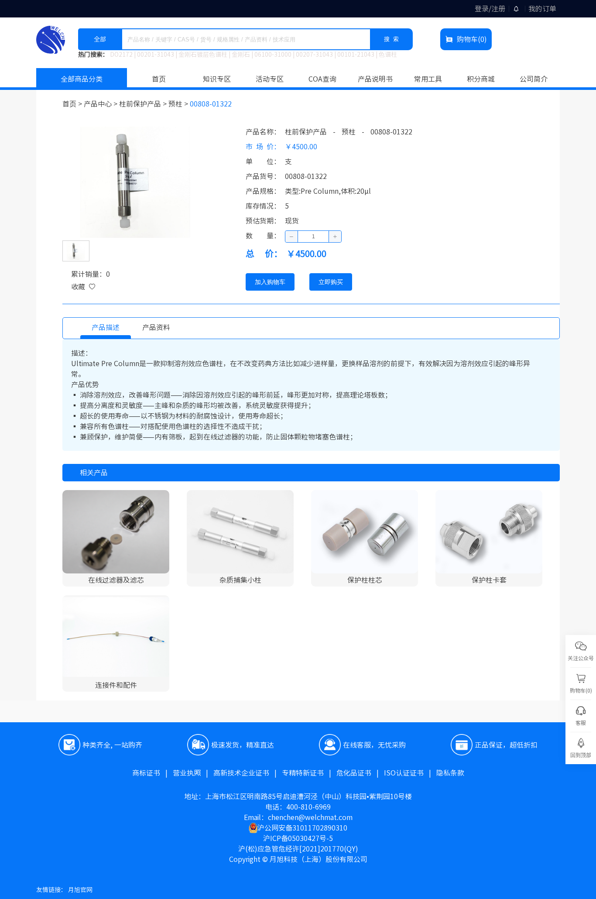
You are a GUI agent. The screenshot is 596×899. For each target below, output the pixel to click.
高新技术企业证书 (247, 772)
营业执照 (193, 772)
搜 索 (391, 39)
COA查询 (322, 78)
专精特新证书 (309, 772)
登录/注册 (490, 8)
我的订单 (542, 8)
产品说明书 (375, 78)
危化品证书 (360, 772)
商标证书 (152, 772)
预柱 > (179, 103)
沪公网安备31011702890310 (302, 827)
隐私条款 (450, 772)
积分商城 (481, 78)
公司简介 (534, 78)
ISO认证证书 (410, 772)
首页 (159, 78)
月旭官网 (80, 890)
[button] (291, 236)
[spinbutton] (313, 236)
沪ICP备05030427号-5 (298, 838)
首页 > (73, 103)
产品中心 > (101, 103)
